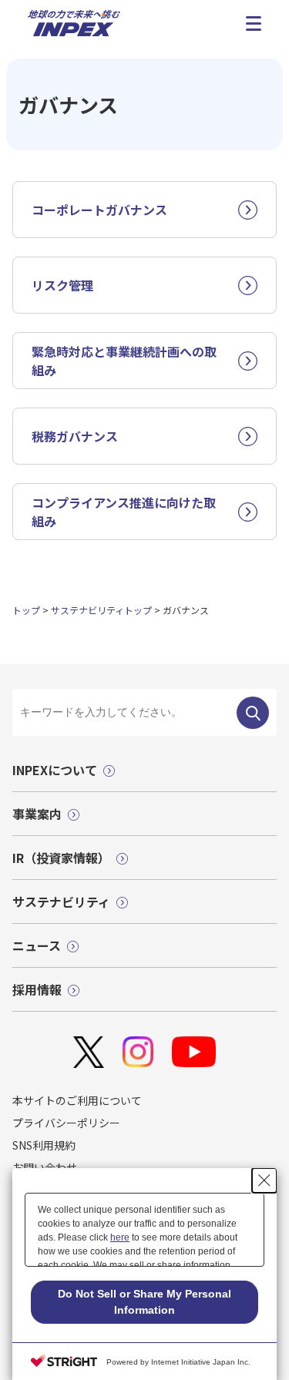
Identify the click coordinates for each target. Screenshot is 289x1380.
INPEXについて (54, 770)
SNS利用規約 (44, 1145)
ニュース (36, 945)
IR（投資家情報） (61, 857)
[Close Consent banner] (264, 1180)
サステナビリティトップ (101, 609)
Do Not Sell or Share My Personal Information (144, 1302)
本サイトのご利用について (77, 1100)
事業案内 (37, 813)
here (119, 1237)
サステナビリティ (61, 901)
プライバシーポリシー (66, 1122)
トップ (26, 609)
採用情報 (37, 989)
